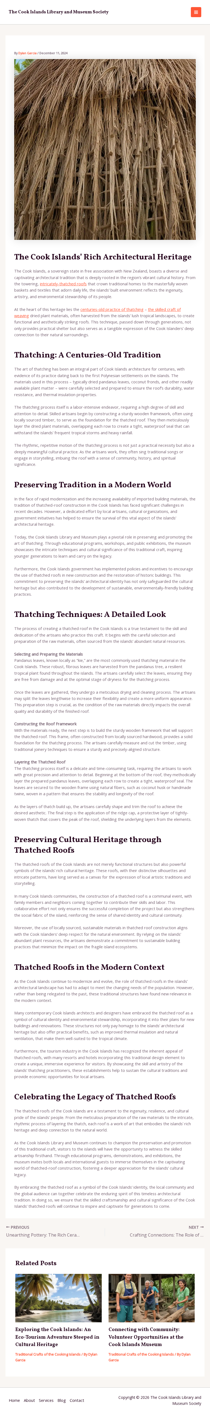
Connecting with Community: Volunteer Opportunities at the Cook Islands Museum (146, 1337)
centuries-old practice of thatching (112, 309)
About (29, 1400)
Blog (61, 1400)
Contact (77, 1400)
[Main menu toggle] (196, 12)
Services (46, 1400)
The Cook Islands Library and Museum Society (59, 12)
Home (14, 1400)
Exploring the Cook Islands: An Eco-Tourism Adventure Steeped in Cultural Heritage (57, 1337)
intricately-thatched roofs (63, 283)
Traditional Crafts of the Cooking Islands (48, 1354)
